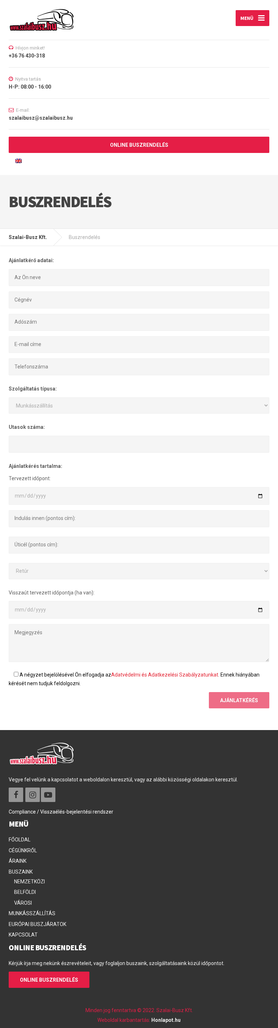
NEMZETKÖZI (29, 881)
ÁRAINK (17, 861)
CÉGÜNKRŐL (23, 850)
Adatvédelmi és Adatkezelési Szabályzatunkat (164, 675)
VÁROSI (23, 903)
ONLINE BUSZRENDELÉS (139, 145)
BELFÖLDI (25, 892)
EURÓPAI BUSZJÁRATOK (37, 924)
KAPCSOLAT (23, 935)
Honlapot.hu (166, 1020)
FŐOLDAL (19, 840)
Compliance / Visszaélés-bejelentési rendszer (61, 812)
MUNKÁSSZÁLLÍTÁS (32, 913)
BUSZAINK (21, 872)
